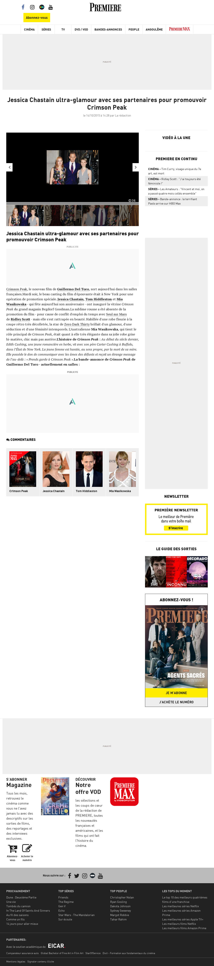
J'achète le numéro (176, 702)
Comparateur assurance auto (22, 953)
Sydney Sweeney (120, 910)
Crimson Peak (16, 289)
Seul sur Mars (116, 314)
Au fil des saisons (17, 915)
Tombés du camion (18, 906)
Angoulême (154, 29)
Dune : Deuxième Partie (21, 897)
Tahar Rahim (118, 919)
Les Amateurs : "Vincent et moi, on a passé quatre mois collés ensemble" (176, 191)
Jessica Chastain (70, 299)
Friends (63, 897)
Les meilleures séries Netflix (180, 906)
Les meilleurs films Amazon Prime (184, 928)
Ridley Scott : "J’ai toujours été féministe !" (174, 181)
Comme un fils (15, 919)
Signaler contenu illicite (40, 961)
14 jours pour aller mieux (22, 923)
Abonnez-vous (37, 17)
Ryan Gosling (118, 901)
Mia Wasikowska (120, 491)
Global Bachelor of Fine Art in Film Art (62, 953)
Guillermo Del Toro (73, 289)
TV (63, 29)
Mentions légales (15, 961)
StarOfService (93, 953)
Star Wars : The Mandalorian (76, 915)
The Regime (66, 901)
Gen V (62, 906)
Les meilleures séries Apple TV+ (182, 919)
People (134, 29)
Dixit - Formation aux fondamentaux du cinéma (129, 953)
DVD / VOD (81, 29)
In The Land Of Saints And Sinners (28, 910)
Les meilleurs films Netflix (179, 923)
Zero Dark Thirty (77, 324)
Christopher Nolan (122, 897)
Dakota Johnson (120, 906)
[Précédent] (9, 167)
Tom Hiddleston (98, 299)
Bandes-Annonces (108, 29)
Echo (61, 910)
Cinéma (29, 29)
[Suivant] (135, 167)
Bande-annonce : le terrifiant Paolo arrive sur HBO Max (172, 201)
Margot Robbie (119, 915)
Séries (46, 29)
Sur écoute (65, 919)
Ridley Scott (20, 319)
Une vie (11, 901)
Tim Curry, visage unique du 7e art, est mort (174, 171)
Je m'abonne (176, 693)
